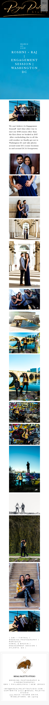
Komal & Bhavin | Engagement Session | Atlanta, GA (23, 646)
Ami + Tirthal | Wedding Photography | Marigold (24, 640)
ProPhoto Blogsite (24, 703)
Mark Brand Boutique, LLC (31, 703)
